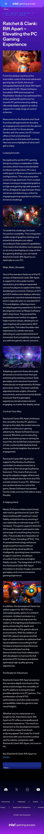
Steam (6, 757)
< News (5, 9)
